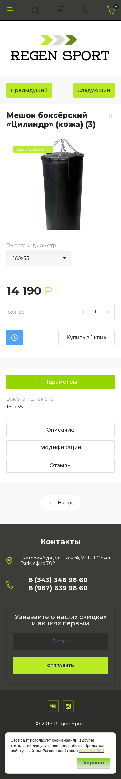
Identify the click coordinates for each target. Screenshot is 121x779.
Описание (60, 430)
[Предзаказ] (14, 337)
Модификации (60, 448)
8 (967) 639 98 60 (58, 588)
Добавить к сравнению (110, 115)
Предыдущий (29, 90)
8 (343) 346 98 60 (58, 580)
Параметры (60, 382)
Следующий (93, 90)
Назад (65, 503)
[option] (60, 184)
